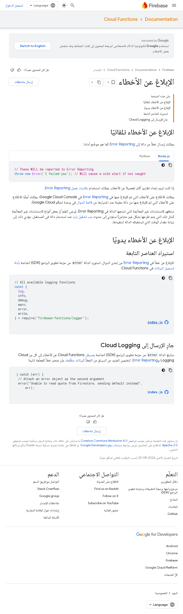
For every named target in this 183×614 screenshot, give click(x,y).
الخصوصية (161, 593)
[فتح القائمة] (174, 5)
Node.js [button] (164, 156)
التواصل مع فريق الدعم (46, 482)
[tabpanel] (91, 171)
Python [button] (144, 156)
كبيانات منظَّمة (75, 360)
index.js (155, 392)
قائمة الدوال (84, 202)
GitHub (173, 514)
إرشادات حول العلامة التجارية (42, 510)
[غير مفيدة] (12, 70)
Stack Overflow (48, 489)
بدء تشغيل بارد (82, 217)
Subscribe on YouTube (103, 503)
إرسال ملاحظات (24, 82)
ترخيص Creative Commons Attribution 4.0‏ (108, 441)
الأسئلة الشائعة (51, 517)
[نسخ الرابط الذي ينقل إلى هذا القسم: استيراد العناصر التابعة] (121, 253)
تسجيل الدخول (14, 5)
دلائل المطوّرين (169, 482)
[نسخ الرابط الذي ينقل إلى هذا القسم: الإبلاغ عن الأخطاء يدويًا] (108, 240)
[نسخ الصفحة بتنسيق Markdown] (99, 82)
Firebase (168, 70)
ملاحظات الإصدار (49, 503)
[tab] (164, 156)
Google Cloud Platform (161, 567)
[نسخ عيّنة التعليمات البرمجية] (170, 165)
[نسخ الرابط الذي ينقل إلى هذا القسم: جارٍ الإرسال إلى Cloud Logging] (96, 345)
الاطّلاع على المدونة (108, 482)
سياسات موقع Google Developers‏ (101, 445)
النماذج (174, 499)
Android (172, 546)
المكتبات (173, 507)
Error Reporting (122, 144)
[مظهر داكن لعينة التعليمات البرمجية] (163, 165)
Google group (49, 496)
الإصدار (97, 70)
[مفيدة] (19, 70)
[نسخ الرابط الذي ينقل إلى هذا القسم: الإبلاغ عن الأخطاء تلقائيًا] (106, 132)
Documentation (161, 19)
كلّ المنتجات (171, 575)
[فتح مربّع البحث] (72, 5)
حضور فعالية (111, 510)
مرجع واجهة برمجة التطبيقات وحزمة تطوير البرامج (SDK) (153, 490)
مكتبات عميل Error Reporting (66, 188)
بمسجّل (90, 355)
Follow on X (111, 496)
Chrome (172, 553)
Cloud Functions (121, 19)
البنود (175, 593)
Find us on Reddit (106, 489)
